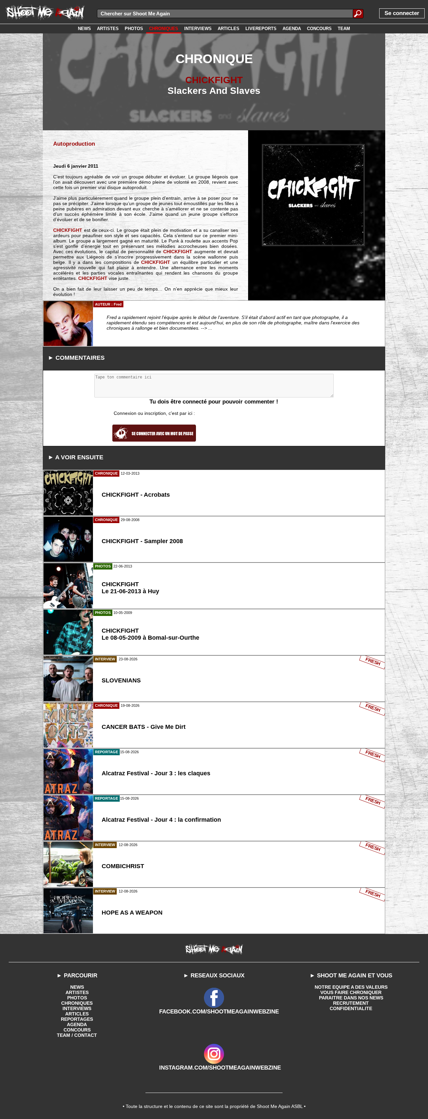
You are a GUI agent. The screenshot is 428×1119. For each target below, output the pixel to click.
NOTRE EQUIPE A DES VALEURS (351, 987)
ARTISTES (77, 992)
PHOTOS (77, 997)
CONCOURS (77, 1029)
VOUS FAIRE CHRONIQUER (351, 992)
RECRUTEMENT (351, 1003)
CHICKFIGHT (214, 80)
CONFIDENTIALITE (351, 1008)
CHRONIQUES (77, 1003)
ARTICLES (77, 1013)
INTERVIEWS (77, 1008)
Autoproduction (74, 144)
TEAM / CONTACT (77, 1035)
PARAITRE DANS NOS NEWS (351, 997)
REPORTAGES (77, 1019)
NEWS (77, 987)
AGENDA (77, 1024)
